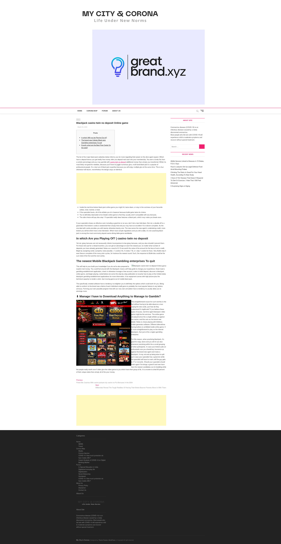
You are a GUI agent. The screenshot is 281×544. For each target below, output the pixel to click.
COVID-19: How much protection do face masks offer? (90, 456)
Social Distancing (84, 474)
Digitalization (82, 471)
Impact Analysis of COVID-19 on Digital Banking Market (91, 461)
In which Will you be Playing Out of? (94, 137)
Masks (80, 451)
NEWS (80, 444)
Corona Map (92, 111)
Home (79, 111)
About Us (116, 111)
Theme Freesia (103, 540)
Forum (105, 111)
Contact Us (82, 490)
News (78, 119)
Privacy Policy (83, 485)
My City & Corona (82, 540)
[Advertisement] (121, 188)
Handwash (82, 476)
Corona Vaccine (83, 453)
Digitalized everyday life (86, 469)
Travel (80, 446)
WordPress (112, 540)
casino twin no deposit (118, 162)
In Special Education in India (88, 467)
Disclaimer (82, 488)
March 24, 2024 (82, 127)
